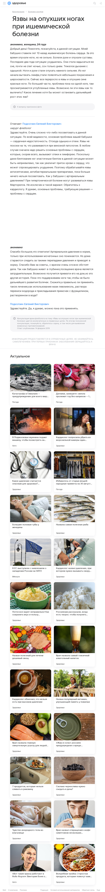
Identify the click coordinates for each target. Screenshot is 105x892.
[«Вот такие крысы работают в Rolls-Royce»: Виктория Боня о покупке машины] (30, 864)
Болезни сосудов (35, 12)
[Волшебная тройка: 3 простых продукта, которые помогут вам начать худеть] (74, 864)
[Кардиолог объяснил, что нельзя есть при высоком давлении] (30, 689)
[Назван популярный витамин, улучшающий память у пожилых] (74, 689)
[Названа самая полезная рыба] (74, 515)
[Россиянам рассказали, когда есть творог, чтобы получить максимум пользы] (74, 602)
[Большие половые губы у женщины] (30, 515)
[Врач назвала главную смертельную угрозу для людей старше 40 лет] (30, 733)
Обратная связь (88, 890)
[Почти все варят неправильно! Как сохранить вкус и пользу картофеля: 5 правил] (30, 602)
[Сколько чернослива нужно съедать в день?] (74, 777)
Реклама (23, 890)
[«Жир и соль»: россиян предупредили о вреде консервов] (74, 733)
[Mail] (9, 3)
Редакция (44, 890)
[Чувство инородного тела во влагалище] (30, 820)
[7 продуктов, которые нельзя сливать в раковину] (30, 777)
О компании (13, 890)
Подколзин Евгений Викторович (41, 123)
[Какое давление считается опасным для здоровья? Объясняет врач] (30, 471)
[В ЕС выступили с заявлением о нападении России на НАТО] (30, 559)
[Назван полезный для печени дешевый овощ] (30, 646)
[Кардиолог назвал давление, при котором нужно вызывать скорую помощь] (74, 559)
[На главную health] (18, 3)
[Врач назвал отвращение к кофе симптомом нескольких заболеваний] (74, 820)
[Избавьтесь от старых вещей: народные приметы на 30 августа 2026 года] (74, 471)
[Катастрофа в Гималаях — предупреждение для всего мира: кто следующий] (30, 384)
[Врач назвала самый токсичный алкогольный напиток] (74, 646)
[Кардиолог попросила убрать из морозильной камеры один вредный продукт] (74, 428)
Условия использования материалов (65, 890)
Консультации (18, 12)
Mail (4, 890)
